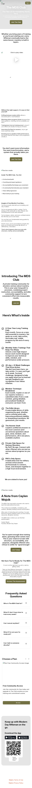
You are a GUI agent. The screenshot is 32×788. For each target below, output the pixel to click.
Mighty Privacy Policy (16, 783)
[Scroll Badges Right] (28, 659)
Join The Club (16, 22)
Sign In (28, 3)
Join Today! (16, 550)
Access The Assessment (16, 581)
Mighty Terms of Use (16, 780)
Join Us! (16, 303)
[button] (16, 60)
